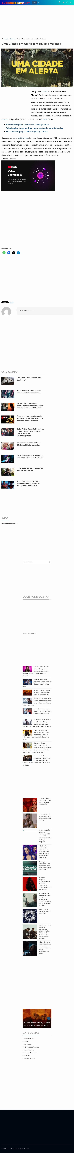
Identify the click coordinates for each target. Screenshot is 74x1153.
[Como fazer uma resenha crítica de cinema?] (7, 381)
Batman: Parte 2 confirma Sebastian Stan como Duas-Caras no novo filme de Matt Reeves (30, 406)
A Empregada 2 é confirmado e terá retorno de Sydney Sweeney (45, 817)
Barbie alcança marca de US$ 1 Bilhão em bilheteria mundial (29, 444)
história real (23, 138)
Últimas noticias (29, 1059)
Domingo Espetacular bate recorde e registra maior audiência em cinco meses (45, 866)
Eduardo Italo (27, 310)
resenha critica (29, 1050)
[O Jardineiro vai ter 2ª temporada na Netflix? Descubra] (7, 472)
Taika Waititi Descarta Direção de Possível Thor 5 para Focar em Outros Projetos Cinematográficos (30, 432)
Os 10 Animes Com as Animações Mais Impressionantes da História (30, 456)
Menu (35, 3)
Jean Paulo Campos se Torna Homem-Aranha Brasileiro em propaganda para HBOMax (28, 483)
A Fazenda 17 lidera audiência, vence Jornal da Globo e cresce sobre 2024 (37, 683)
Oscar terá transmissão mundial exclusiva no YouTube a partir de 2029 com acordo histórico (30, 418)
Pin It (11, 302)
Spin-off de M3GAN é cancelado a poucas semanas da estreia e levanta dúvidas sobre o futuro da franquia (36, 671)
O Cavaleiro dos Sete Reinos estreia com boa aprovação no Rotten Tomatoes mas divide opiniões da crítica (45, 899)
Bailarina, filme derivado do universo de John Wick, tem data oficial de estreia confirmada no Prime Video (44, 852)
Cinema (43, 119)
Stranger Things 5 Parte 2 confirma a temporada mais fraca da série (45, 801)
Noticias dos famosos (31, 1047)
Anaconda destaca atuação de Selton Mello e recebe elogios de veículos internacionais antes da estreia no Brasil (36, 761)
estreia (4, 119)
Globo (26, 1041)
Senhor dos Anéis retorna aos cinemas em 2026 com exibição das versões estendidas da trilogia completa (45, 836)
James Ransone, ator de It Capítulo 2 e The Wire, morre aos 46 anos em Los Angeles (37, 712)
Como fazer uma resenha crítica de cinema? (29, 379)
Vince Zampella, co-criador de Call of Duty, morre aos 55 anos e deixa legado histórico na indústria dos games (36, 735)
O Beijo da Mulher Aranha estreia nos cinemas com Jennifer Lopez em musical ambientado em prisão (45, 948)
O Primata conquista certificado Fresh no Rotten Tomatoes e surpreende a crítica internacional (45, 883)
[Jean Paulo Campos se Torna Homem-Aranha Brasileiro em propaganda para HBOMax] (7, 485)
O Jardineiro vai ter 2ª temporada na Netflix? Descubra (30, 469)
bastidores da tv (29, 1038)
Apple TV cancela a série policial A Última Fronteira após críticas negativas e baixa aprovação (37, 702)
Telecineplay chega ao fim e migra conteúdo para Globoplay (34, 128)
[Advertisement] (37, 20)
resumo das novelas (30, 1053)
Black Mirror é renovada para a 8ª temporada (45, 911)
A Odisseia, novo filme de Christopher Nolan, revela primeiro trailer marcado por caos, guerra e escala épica (37, 723)
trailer (44, 91)
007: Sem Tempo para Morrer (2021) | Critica (27, 131)
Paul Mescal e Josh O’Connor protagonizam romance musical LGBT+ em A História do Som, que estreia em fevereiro (45, 932)
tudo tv (12, 39)
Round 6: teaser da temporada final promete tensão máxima (29, 391)
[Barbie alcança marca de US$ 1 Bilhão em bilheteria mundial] (7, 446)
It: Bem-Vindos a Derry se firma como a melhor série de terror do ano (42, 692)
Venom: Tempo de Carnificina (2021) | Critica (27, 124)
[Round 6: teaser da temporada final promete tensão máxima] (7, 394)
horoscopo (28, 1044)
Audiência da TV (7, 1148)
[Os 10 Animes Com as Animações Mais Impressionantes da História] (7, 459)
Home (6, 39)
